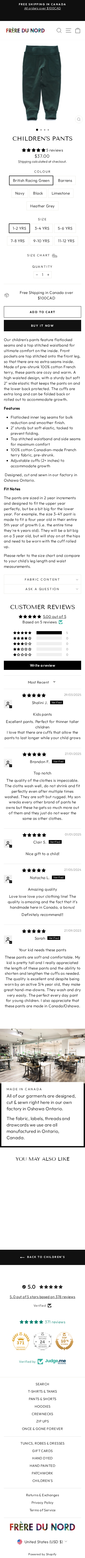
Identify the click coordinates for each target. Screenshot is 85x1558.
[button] (34, 150)
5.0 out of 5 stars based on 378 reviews (42, 1296)
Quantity (42, 267)
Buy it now (42, 325)
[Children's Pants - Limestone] (29, 1218)
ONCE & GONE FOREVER (42, 1429)
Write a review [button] (42, 665)
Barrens (65, 180)
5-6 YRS (65, 228)
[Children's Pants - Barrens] (13, 1218)
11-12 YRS (66, 240)
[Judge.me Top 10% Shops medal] (64, 1341)
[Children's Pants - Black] (23, 1218)
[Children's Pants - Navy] (18, 1218)
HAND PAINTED (42, 1465)
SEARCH (42, 1384)
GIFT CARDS (42, 1451)
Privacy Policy (43, 1502)
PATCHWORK (42, 1473)
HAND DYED (42, 1458)
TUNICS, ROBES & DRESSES (42, 1443)
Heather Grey (42, 205)
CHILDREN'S (42, 1480)
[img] (34, 695)
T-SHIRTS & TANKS (42, 1391)
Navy (20, 193)
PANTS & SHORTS (42, 1399)
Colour (42, 172)
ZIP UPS (42, 1421)
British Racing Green (31, 180)
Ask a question (42, 589)
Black (38, 193)
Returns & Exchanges (42, 1495)
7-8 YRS (18, 240)
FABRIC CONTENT (42, 579)
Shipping (24, 161)
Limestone (61, 193)
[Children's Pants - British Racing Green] (8, 1218)
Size (42, 219)
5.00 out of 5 (54, 616)
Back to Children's (45, 1257)
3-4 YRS (42, 228)
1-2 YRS (19, 228)
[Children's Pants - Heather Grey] (18, 1223)
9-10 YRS (41, 240)
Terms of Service (42, 1510)
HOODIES (43, 1406)
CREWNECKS (42, 1414)
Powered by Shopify (42, 1554)
